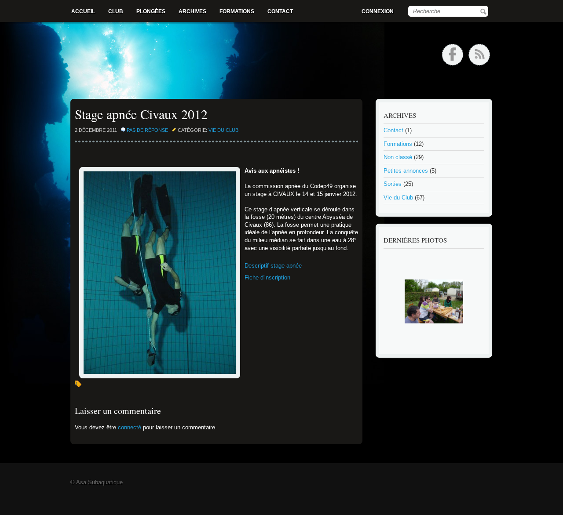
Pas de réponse (147, 130)
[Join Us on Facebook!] (453, 54)
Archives (192, 11)
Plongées (150, 11)
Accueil (83, 11)
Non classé (398, 157)
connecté (129, 427)
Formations (236, 11)
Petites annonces (406, 170)
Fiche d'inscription (267, 277)
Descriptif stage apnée (273, 265)
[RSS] (479, 54)
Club (115, 11)
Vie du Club (223, 130)
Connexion (378, 11)
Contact (280, 11)
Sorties (393, 184)
